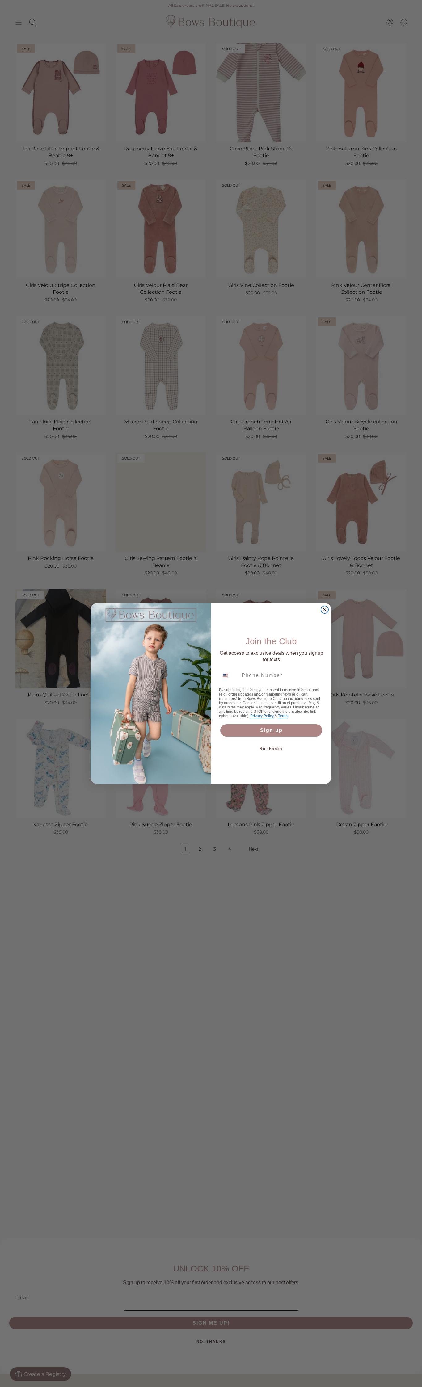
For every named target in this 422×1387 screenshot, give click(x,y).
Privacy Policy (262, 716)
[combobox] (228, 675)
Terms (283, 716)
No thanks (271, 749)
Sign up (271, 730)
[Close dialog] (324, 609)
